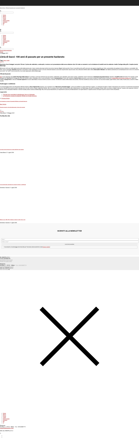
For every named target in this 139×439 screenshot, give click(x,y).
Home (4, 15)
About (4, 16)
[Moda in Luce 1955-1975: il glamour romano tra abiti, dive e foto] (24, 216)
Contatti (5, 22)
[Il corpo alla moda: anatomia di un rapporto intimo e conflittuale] (24, 181)
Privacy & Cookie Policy (6, 261)
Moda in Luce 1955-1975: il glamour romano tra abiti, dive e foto (12, 219)
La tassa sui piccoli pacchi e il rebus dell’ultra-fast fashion (12, 149)
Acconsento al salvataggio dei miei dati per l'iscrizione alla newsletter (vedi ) (27, 247)
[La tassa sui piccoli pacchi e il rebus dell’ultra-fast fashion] (24, 146)
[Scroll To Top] (0, 433)
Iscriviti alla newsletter (6, 50)
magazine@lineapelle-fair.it (7, 266)
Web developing (4, 269)
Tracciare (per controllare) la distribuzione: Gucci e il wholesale (19, 94)
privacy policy (46, 247)
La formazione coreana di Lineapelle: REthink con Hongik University (20, 96)
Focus (4, 18)
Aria (1, 76)
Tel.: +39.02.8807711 (21, 265)
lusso (4, 60)
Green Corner (6, 20)
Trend (4, 19)
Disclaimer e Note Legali (6, 260)
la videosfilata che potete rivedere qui (121, 78)
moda (8, 60)
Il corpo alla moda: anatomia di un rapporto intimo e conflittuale (13, 184)
